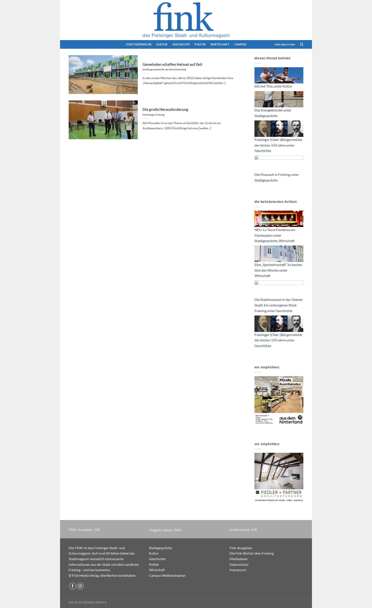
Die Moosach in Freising (272, 174)
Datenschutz (238, 564)
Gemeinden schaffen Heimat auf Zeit (172, 66)
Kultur (161, 44)
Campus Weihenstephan (167, 575)
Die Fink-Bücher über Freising (251, 553)
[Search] (301, 44)
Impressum (237, 570)
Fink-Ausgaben (240, 548)
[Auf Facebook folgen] (72, 586)
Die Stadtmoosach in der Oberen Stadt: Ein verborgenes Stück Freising (278, 305)
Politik (200, 44)
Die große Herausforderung (165, 111)
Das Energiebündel (268, 110)
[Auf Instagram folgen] (80, 586)
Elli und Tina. (263, 86)
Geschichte (181, 44)
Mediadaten (238, 559)
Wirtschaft (220, 44)
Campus (240, 44)
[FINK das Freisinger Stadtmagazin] (186, 20)
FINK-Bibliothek (284, 44)
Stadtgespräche (139, 44)
